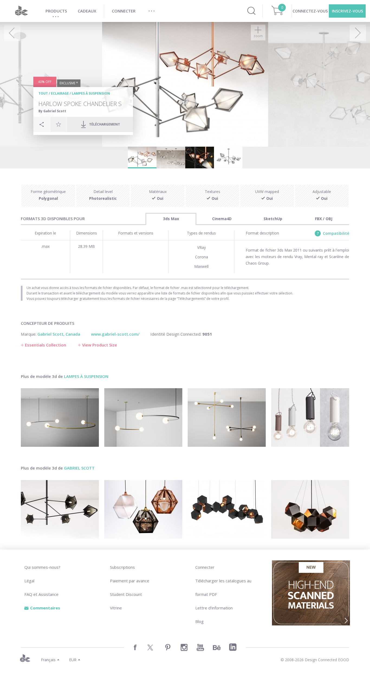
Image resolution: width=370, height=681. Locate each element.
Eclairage (60, 93)
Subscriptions (122, 567)
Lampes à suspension (91, 93)
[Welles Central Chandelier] (310, 509)
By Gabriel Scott (52, 111)
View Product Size (99, 345)
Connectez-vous (310, 11)
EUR (72, 659)
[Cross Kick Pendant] (227, 417)
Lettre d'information (214, 608)
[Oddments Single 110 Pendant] (143, 417)
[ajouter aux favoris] (58, 124)
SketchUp (273, 218)
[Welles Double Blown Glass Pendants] (143, 509)
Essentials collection (45, 345)
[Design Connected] (21, 11)
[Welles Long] (227, 509)
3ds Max (171, 218)
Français (48, 659)
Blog (199, 621)
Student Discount (126, 594)
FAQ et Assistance (41, 594)
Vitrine (116, 608)
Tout (43, 93)
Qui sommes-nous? (42, 567)
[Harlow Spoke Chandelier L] (60, 509)
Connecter (205, 567)
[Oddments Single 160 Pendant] (60, 417)
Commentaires (45, 608)
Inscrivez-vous (347, 11)
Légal (29, 580)
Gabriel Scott (79, 468)
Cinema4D (222, 218)
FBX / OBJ (323, 218)
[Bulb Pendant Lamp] (310, 417)
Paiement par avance (129, 580)
